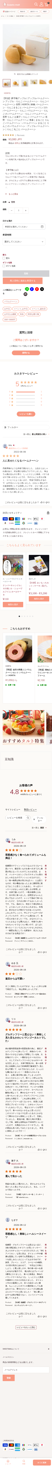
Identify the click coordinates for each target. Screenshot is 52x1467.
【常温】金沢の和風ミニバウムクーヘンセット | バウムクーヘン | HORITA (18, 672)
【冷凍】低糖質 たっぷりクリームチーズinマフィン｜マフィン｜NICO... (30, 939)
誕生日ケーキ (34, 11)
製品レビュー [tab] (30, 809)
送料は (17, 143)
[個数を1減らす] (11, 210)
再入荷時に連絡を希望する (22, 280)
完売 (26, 273)
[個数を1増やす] (26, 210)
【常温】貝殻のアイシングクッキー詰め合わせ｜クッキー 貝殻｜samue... (30, 995)
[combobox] (36, 434)
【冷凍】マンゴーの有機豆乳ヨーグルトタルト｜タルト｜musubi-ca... (30, 1137)
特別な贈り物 (33, 314)
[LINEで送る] (27, 289)
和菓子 (45, 11)
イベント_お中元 (21, 309)
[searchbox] (15, 817)
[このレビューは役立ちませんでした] (44, 952)
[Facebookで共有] (32, 289)
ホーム (2, 16)
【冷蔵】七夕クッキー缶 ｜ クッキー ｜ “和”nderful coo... (30, 1195)
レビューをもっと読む (26, 1327)
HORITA (7, 93)
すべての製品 (10, 16)
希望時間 (7, 234)
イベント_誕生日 (39, 309)
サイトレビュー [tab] (12, 809)
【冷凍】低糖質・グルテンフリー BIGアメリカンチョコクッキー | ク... (30, 1303)
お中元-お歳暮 (10, 314)
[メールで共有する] (25, 294)
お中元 (7, 309)
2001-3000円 (9, 320)
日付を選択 (7, 221)
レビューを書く (26, 414)
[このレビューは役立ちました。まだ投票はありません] (42, 502)
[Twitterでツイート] (42, 289)
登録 (9, 1378)
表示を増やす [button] (46, 873)
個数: (5, 209)
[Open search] (36, 4)
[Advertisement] (26, 1407)
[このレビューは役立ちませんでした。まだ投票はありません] (46, 502)
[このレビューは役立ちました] (39, 952)
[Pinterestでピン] (37, 289)
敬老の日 (22, 11)
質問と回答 (26, 332)
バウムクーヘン (10, 301)
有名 (22, 314)
